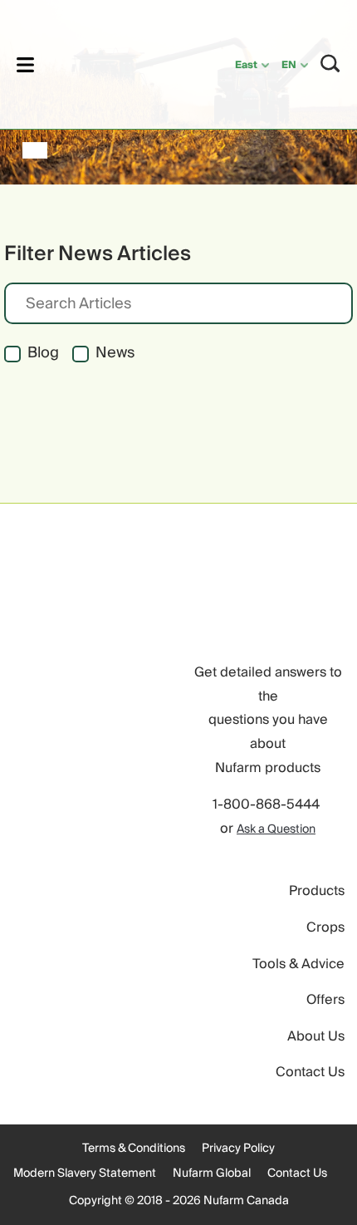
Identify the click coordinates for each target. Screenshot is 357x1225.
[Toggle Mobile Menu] (25, 64)
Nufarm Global (212, 1173)
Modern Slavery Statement (84, 1173)
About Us (316, 1036)
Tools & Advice (298, 964)
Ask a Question (276, 829)
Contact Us (310, 1072)
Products (317, 891)
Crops (325, 927)
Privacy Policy (238, 1149)
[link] (113, 62)
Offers (325, 999)
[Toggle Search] (330, 63)
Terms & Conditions (133, 1149)
